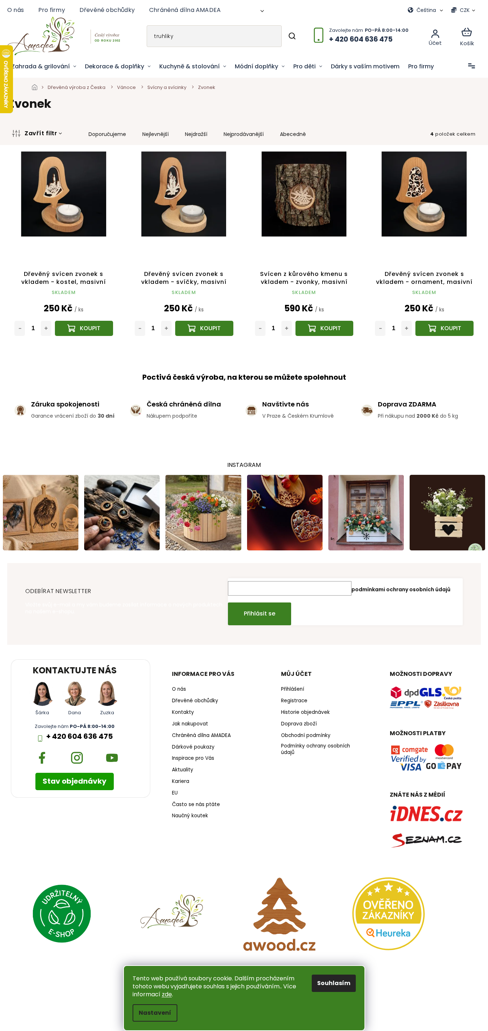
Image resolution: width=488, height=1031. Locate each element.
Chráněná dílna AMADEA (185, 10)
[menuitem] (44, 66)
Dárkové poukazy (193, 747)
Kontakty (183, 712)
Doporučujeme (107, 134)
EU (175, 793)
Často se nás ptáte (196, 804)
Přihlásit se (259, 613)
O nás (15, 10)
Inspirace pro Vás (193, 758)
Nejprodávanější (244, 134)
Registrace (294, 701)
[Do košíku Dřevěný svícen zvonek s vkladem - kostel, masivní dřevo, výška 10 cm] (84, 328)
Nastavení (155, 1013)
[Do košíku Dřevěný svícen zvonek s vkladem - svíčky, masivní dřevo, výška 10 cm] (204, 328)
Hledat (292, 36)
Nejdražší (196, 134)
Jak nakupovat (190, 724)
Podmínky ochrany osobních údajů (315, 749)
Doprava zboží (299, 724)
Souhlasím (333, 983)
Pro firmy (51, 10)
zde (167, 994)
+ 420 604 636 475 (79, 736)
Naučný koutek (190, 816)
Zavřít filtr (41, 133)
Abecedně (293, 134)
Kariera (180, 781)
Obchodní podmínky (306, 735)
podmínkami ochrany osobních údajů (400, 589)
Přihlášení (292, 689)
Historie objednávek (305, 712)
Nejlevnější (155, 134)
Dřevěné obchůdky (107, 10)
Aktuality (182, 770)
